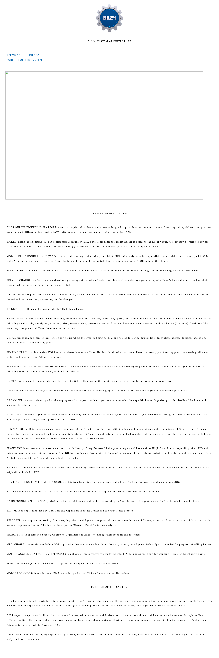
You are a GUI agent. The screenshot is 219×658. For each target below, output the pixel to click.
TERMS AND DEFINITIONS (24, 55)
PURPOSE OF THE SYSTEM (24, 60)
